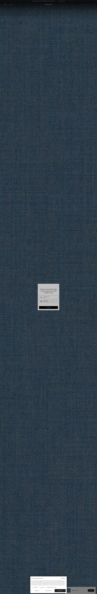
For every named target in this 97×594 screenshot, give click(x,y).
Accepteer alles (60, 590)
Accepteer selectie (48, 590)
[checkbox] (34, 587)
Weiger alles (37, 590)
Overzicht (63, 578)
